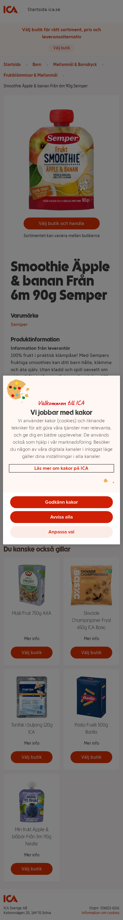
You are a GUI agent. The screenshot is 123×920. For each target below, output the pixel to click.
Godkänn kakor (61, 502)
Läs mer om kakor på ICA (61, 468)
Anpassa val (61, 532)
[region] (61, 460)
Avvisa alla (61, 517)
